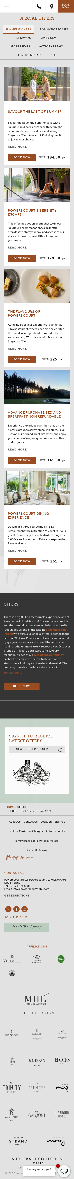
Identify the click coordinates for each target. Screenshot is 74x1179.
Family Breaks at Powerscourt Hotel (37, 841)
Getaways (23, 38)
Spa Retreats (20, 46)
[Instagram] (24, 909)
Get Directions (16, 895)
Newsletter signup (32, 749)
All (53, 55)
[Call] (39, 6)
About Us (15, 822)
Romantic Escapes (54, 29)
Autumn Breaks (55, 831)
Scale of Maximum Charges (26, 831)
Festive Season (30, 55)
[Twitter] (8, 909)
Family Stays (49, 38)
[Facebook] (16, 909)
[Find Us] (51, 6)
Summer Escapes (18, 29)
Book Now (66, 6)
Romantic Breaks (37, 850)
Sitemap (60, 822)
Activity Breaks (51, 46)
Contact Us (31, 822)
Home (10, 807)
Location (46, 822)
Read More (17, 147)
